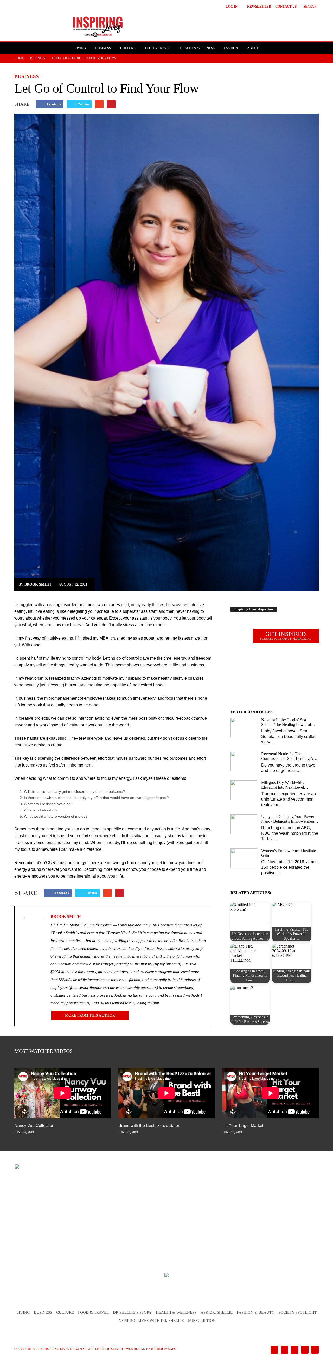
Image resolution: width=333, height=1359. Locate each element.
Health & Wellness (197, 48)
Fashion (231, 48)
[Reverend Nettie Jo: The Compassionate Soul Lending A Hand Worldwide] (243, 761)
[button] (306, 6)
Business (103, 48)
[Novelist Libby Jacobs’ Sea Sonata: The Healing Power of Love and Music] (243, 727)
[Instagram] (284, 1350)
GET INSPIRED (285, 635)
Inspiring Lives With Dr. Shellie (150, 1320)
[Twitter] (304, 1350)
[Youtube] (314, 1350)
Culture (128, 48)
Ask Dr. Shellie (217, 1312)
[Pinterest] (294, 1350)
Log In (232, 6)
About (253, 48)
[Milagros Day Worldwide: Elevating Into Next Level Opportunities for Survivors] (243, 790)
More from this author (90, 1015)
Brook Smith (37, 585)
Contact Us (286, 6)
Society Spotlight (297, 1312)
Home (19, 58)
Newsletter (259, 6)
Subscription (202, 1320)
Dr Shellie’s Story (132, 1312)
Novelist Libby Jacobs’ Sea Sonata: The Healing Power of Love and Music (286, 722)
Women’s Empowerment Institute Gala (288, 853)
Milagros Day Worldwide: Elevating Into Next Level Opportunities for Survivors (283, 785)
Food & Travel (158, 48)
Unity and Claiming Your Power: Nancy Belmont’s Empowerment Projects (288, 819)
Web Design (135, 1348)
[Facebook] (274, 1350)
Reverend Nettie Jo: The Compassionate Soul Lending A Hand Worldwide (287, 756)
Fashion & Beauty (255, 1312)
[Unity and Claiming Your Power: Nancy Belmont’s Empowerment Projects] (243, 824)
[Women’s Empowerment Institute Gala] (243, 858)
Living (80, 48)
